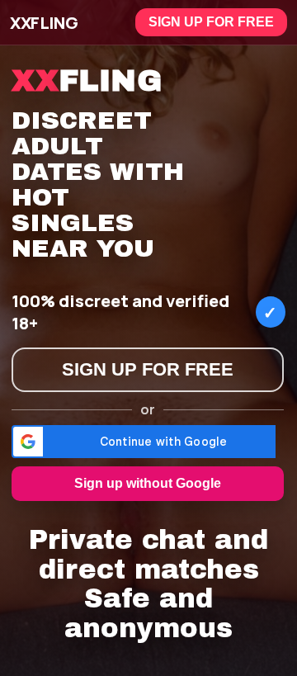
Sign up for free (211, 22)
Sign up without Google (147, 483)
